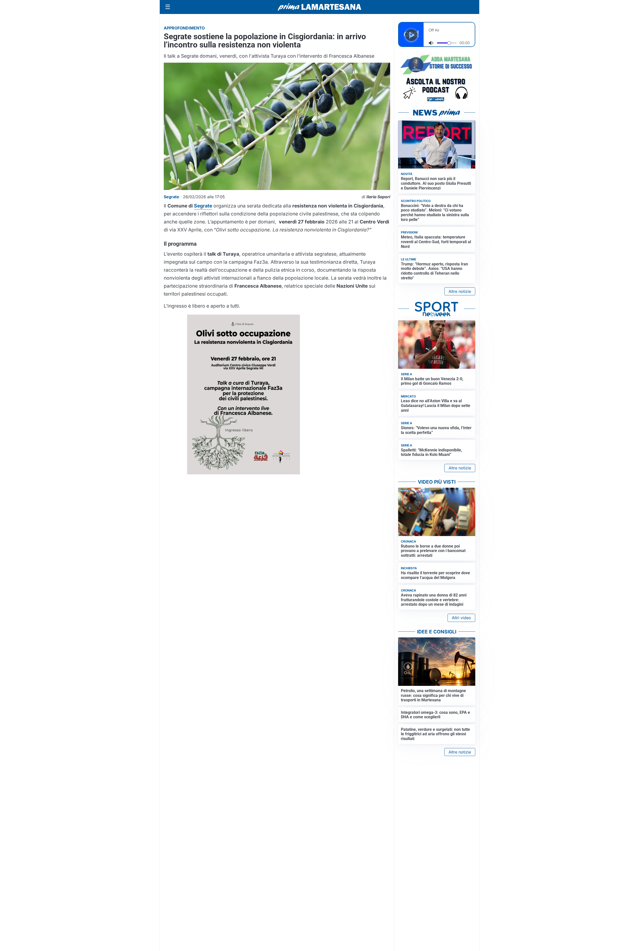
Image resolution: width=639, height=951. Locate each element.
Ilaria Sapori (378, 196)
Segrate (203, 206)
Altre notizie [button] (460, 291)
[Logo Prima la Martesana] (319, 7)
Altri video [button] (461, 617)
